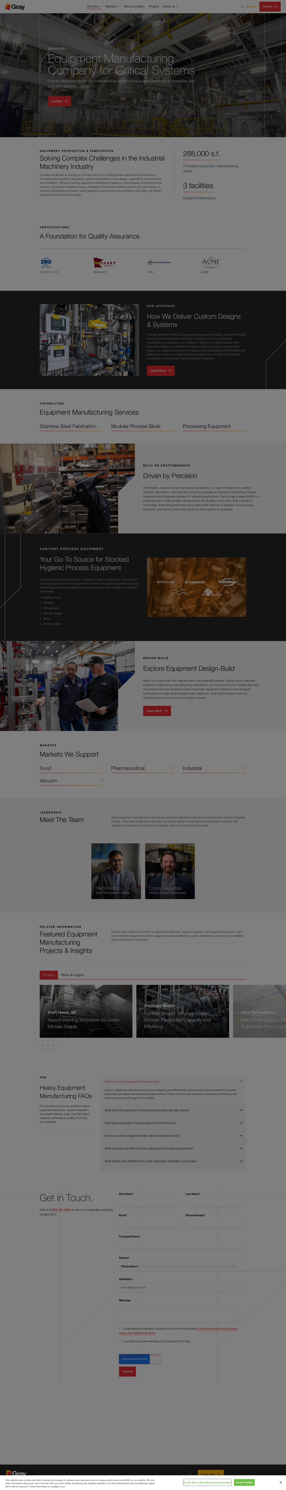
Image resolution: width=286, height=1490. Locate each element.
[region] (143, 1482)
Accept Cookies (244, 1482)
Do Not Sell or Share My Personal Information (207, 1482)
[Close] (280, 1482)
